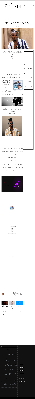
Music (15, 21)
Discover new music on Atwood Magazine (12, 213)
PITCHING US (21, 367)
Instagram (14, 211)
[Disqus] (12, 323)
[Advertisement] (17, 16)
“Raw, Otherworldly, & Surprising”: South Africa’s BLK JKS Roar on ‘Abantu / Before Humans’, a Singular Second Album (7, 313)
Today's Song (17, 21)
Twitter (12, 211)
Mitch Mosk (18, 26)
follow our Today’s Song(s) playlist (12, 54)
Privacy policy (21, 370)
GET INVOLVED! (21, 373)
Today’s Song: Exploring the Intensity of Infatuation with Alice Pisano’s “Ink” (12, 307)
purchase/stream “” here (12, 173)
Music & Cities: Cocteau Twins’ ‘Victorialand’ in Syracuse (5, 307)
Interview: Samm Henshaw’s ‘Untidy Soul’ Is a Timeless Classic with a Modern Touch (16, 312)
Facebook (9, 211)
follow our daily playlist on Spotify (12, 233)
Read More (14, 296)
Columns (14, 21)
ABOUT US (22, 364)
